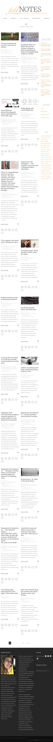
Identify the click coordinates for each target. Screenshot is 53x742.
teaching (15, 121)
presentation (3, 121)
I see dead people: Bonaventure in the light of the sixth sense (9, 591)
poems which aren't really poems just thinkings (46, 168)
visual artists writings (10, 425)
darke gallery (49, 165)
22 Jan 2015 (24, 256)
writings (13, 18)
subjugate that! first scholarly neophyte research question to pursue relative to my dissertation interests (10, 416)
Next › (28, 643)
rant (34, 59)
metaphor (8, 482)
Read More (4, 72)
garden (46, 161)
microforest (43, 149)
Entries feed (44, 111)
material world (24, 485)
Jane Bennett (3, 547)
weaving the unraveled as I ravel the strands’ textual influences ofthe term (10, 360)
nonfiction (23, 59)
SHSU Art (49, 143)
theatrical (32, 421)
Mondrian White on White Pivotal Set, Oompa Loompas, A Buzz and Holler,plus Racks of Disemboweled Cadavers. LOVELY (29, 49)
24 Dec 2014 (5, 301)
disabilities (3, 367)
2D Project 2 (45, 174)
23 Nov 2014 (4, 365)
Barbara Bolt (5, 366)
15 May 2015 (5, 49)
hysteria (22, 421)
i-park (47, 147)
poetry (42, 167)
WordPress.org (45, 117)
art (3, 50)
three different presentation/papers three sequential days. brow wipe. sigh (9, 113)
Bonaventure (34, 484)
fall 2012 (48, 170)
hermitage (10, 303)
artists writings (48, 157)
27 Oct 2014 (4, 480)
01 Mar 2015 (24, 112)
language (14, 423)
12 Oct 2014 (24, 483)
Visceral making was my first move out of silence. (8, 45)
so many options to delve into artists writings (46, 61)
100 (23, 643)
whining (22, 599)
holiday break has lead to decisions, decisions (9, 298)
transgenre (3, 122)
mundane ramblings (33, 58)
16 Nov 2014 (24, 373)
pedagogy (47, 18)
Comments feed (45, 114)
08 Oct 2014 (24, 597)
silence (32, 375)
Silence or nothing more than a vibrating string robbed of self (30, 369)
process (10, 50)
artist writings (49, 172)
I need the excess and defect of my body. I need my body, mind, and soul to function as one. (29, 531)
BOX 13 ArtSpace (46, 178)
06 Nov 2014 (5, 422)
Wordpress (37, 740)
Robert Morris (10, 121)
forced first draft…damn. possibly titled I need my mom (29, 252)
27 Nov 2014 (24, 311)
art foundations (44, 145)
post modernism (29, 59)
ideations (14, 194)
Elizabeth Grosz (9, 367)
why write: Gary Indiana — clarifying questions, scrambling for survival (46, 82)
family (13, 245)
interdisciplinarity (24, 58)
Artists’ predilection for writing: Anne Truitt (46, 68)
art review (34, 57)
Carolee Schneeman (11, 119)
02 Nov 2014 (24, 418)
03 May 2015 (25, 56)
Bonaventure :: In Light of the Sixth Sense (29, 480)
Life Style (43, 172)
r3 (41, 178)
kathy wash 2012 (27, 61)
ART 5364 (43, 155)
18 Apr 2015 (4, 118)
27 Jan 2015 (4, 244)
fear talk (24, 598)
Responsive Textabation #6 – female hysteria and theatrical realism (30, 414)
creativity (3, 120)
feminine (34, 420)
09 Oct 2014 (4, 595)
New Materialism (13, 368)
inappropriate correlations (30, 421)
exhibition (43, 151)
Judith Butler (31, 114)
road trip (49, 149)
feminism (7, 120)
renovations (36, 18)
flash (33, 172)
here (48, 670)
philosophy (23, 486)
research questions (5, 424)
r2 (41, 174)
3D (51, 178)
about (5, 18)
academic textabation (26, 57)
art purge (6, 50)
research (4, 197)
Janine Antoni (12, 120)
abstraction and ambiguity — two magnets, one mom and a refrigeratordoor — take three (29, 165)
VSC (45, 147)
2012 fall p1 (48, 176)
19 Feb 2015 (4, 192)
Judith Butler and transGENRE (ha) (27, 109)
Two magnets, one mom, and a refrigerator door (10, 241)
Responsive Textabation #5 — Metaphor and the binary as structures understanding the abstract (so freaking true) (10, 473)
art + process (24, 18)
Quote (47, 155)
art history (5, 119)
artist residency (44, 139)
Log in (42, 108)
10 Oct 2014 (24, 537)
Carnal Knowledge (12, 366)
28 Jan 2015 (24, 171)
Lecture (47, 159)
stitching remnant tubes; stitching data (28, 308)
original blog (6, 53)
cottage (5, 303)
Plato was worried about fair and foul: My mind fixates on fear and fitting (30, 592)
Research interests (46, 48)
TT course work (9, 122)
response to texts (31, 62)
